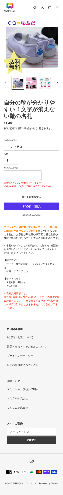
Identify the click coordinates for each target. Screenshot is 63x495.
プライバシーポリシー (20, 355)
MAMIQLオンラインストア (25, 483)
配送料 (13, 128)
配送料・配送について (20, 337)
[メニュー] (57, 7)
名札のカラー (11, 140)
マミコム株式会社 (17, 407)
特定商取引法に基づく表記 (22, 364)
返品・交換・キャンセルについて (26, 346)
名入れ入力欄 (11, 168)
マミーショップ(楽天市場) (22, 389)
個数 (6, 154)
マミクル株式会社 (17, 398)
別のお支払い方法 (31, 214)
